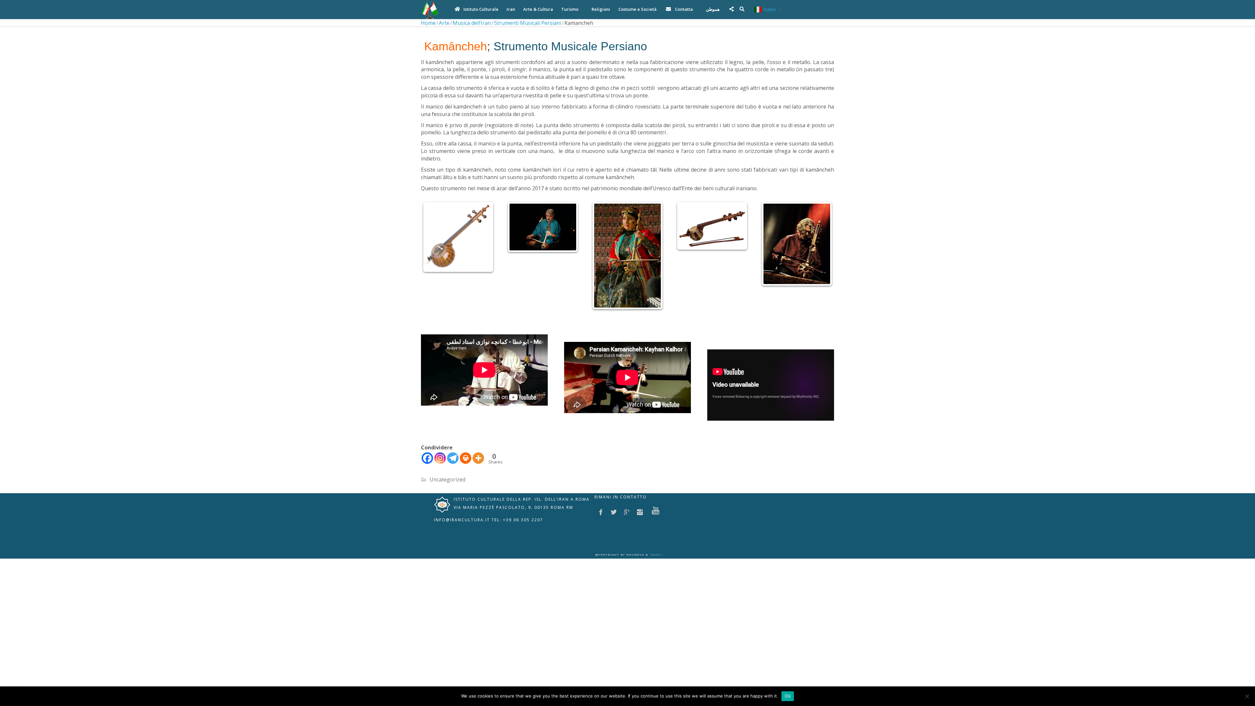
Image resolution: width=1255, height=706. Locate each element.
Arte (444, 22)
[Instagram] (440, 472)
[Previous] (434, 263)
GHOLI (657, 568)
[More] (478, 472)
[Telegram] (453, 472)
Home (428, 22)
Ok (788, 695)
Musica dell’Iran (472, 22)
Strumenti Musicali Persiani (527, 22)
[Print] (465, 472)
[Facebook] (427, 472)
